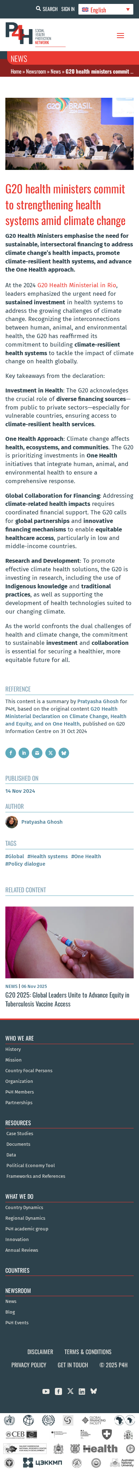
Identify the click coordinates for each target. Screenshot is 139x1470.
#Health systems (47, 856)
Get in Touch (73, 1365)
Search (50, 8)
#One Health (86, 856)
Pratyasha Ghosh (98, 701)
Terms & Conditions (88, 1351)
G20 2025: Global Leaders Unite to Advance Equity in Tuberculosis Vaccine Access (67, 999)
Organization (19, 1081)
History (13, 1049)
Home (16, 71)
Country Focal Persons (28, 1070)
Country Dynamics (24, 1207)
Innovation (17, 1239)
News (56, 71)
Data (11, 1155)
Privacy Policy (28, 1365)
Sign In (67, 8)
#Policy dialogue (25, 864)
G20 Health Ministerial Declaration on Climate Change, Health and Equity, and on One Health (66, 716)
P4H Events (17, 1322)
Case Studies (19, 1133)
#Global (14, 856)
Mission (13, 1060)
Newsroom (36, 71)
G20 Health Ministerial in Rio (76, 285)
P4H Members (19, 1092)
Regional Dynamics (25, 1218)
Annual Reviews (21, 1250)
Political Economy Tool (30, 1165)
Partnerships (18, 1102)
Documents (18, 1144)
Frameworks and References (35, 1176)
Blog (10, 1312)
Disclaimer (40, 1351)
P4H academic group (26, 1228)
